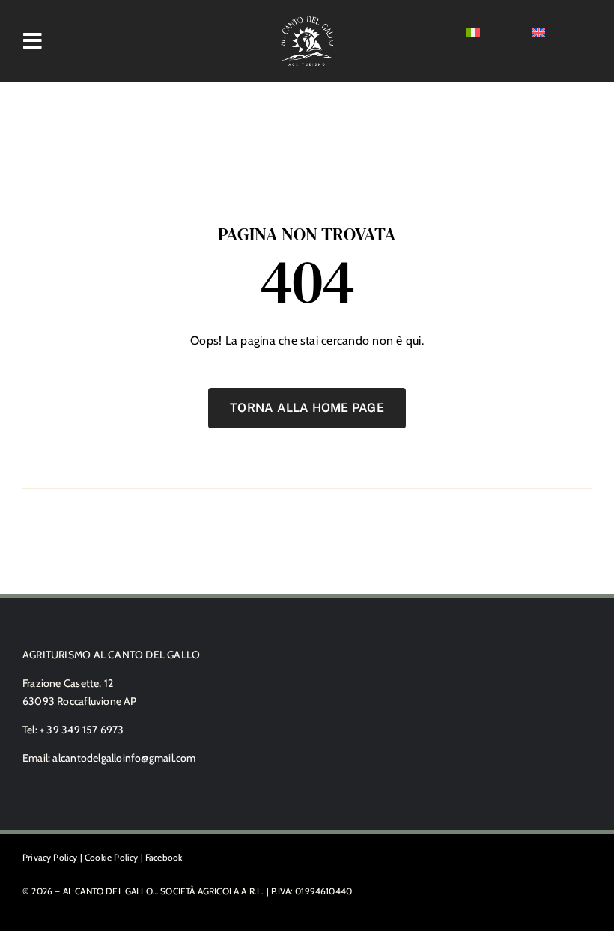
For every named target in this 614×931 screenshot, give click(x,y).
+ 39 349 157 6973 (82, 729)
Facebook (163, 857)
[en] (538, 34)
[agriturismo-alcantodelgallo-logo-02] (307, 20)
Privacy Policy (50, 857)
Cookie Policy (111, 857)
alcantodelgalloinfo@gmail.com (123, 758)
